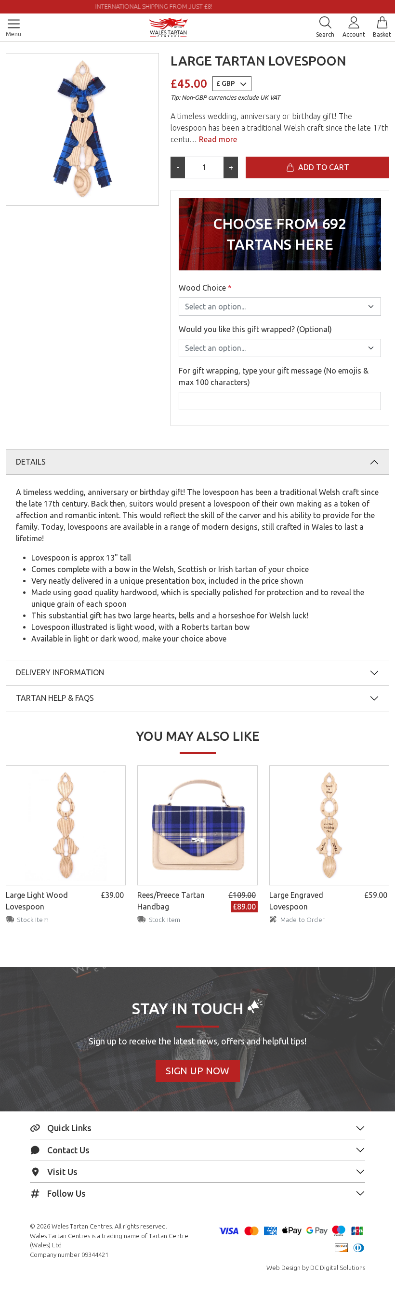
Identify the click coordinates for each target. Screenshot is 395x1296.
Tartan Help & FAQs (55, 698)
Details (31, 461)
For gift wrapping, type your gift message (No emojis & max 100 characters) (274, 376)
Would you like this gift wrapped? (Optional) (255, 329)
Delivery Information (60, 672)
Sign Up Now (197, 1070)
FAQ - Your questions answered (280, 6)
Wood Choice (205, 287)
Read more (217, 139)
